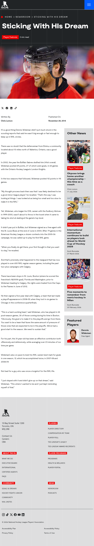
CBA (4, 442)
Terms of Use (49, 533)
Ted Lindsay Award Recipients (61, 446)
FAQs (4, 476)
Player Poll (53, 437)
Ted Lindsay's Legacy (57, 442)
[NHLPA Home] (5, 5)
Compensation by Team (58, 433)
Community (7, 497)
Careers (5, 439)
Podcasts (52, 493)
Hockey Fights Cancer (12, 493)
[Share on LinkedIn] (11, 108)
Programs (52, 458)
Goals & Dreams (9, 488)
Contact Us (7, 436)
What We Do (7, 458)
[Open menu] (89, 5)
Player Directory (56, 428)
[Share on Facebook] (6, 108)
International (9, 467)
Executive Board (9, 463)
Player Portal (63, 467)
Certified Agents (10, 472)
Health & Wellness (56, 463)
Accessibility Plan (9, 529)
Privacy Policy (7, 533)
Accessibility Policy (51, 529)
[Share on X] (2, 108)
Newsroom (23, 17)
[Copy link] (15, 108)
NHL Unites (16, 502)
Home (8, 17)
